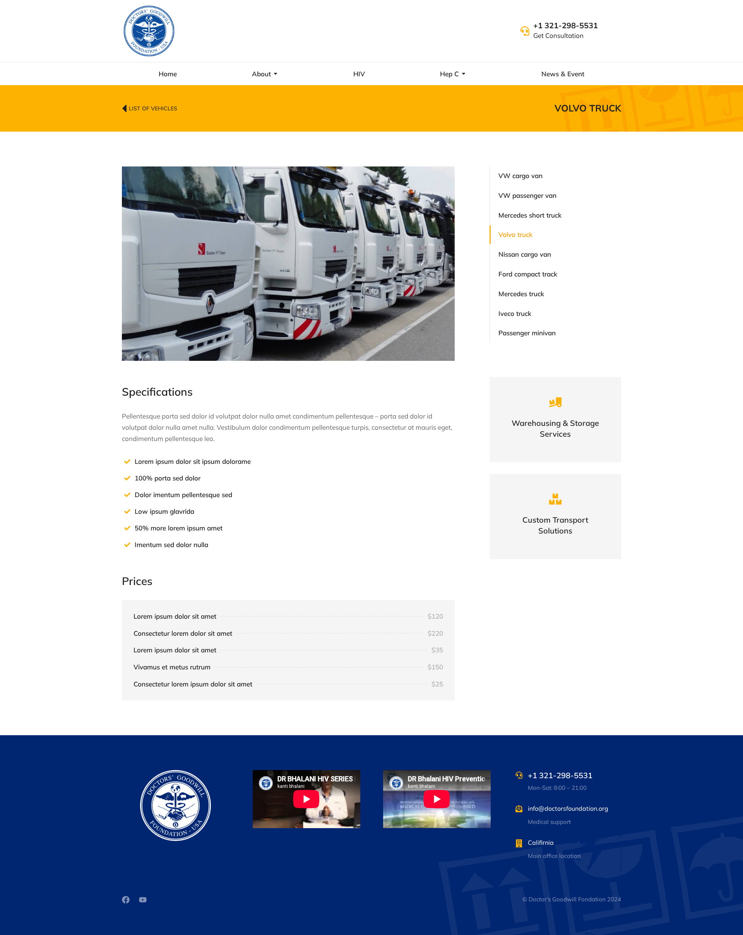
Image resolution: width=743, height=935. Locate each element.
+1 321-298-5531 (565, 25)
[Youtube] (143, 900)
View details (555, 435)
